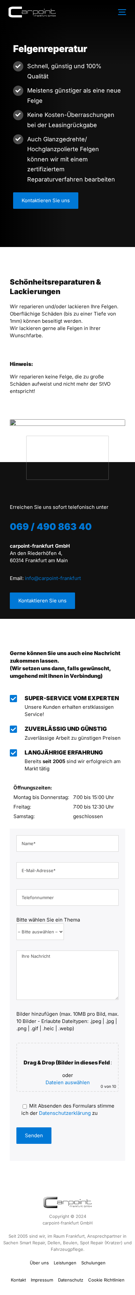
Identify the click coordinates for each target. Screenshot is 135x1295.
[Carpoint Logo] (32, 9)
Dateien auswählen (68, 1082)
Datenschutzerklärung (65, 1113)
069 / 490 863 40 (51, 526)
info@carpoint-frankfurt (53, 578)
